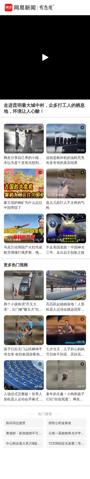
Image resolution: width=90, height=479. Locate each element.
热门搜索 (45, 414)
